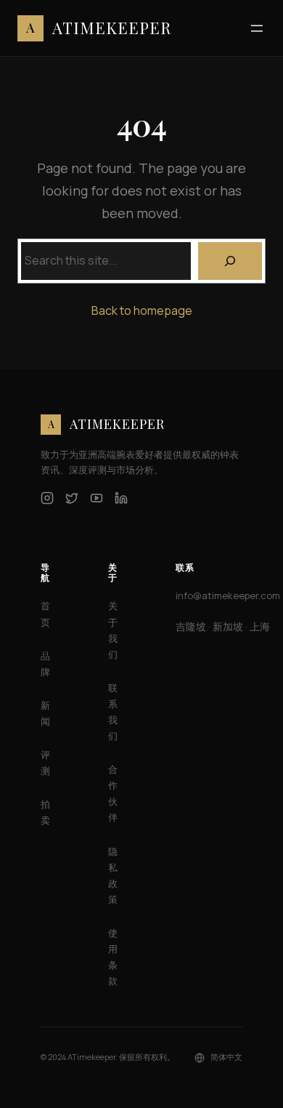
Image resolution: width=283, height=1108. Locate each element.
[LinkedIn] (121, 498)
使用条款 (113, 956)
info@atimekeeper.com (228, 595)
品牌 (45, 663)
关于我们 (113, 629)
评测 (45, 762)
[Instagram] (47, 498)
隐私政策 (113, 875)
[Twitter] (71, 498)
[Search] (230, 261)
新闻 (45, 713)
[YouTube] (96, 498)
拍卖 (45, 812)
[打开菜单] (257, 28)
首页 (45, 613)
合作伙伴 (113, 793)
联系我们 (113, 711)
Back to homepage (141, 310)
